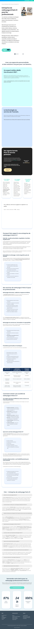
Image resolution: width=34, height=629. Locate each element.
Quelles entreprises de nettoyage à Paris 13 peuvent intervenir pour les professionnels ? (17, 514)
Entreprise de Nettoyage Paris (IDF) (6, 4)
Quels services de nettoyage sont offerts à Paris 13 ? (12, 524)
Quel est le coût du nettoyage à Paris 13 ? (10, 495)
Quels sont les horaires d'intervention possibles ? (11, 541)
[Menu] (32, 2)
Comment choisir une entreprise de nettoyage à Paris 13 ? (13, 532)
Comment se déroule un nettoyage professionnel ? (12, 557)
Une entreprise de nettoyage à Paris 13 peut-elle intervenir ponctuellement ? (16, 549)
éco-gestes (15, 160)
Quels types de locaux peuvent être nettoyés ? (11, 565)
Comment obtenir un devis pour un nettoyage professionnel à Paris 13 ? (15, 504)
